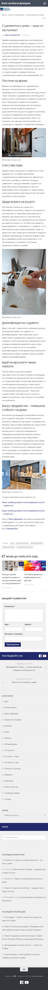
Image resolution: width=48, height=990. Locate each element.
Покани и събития (12, 768)
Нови (6, 732)
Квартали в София (12, 720)
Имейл (28, 624)
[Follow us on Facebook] (40, 655)
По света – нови (11, 756)
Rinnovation (9, 897)
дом (12, 543)
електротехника (22, 543)
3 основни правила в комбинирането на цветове (33, 577)
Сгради (7, 799)
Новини (7, 738)
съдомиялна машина (25, 547)
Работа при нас (11, 787)
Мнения (7, 726)
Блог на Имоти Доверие (16, 3)
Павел (7, 888)
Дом (4, 15)
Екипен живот (10, 707)
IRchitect (8, 879)
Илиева (7, 860)
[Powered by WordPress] (15, 976)
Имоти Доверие (16, 15)
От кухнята (9, 750)
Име (7, 624)
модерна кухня (8, 547)
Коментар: (10, 606)
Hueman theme (37, 976)
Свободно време (35, 15)
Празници (8, 781)
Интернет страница (14, 634)
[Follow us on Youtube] (44, 655)
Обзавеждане (10, 744)
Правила (8, 775)
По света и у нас (11, 762)
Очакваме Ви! (11, 528)
